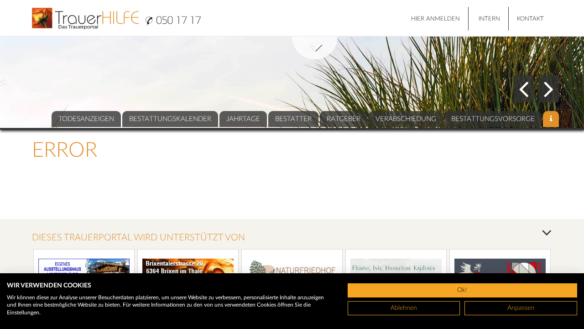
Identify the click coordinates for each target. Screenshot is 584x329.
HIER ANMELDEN (435, 19)
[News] (551, 119)
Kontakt (530, 19)
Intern (489, 19)
